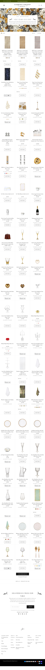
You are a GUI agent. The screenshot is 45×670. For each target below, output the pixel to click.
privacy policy (33, 348)
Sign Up (33, 343)
